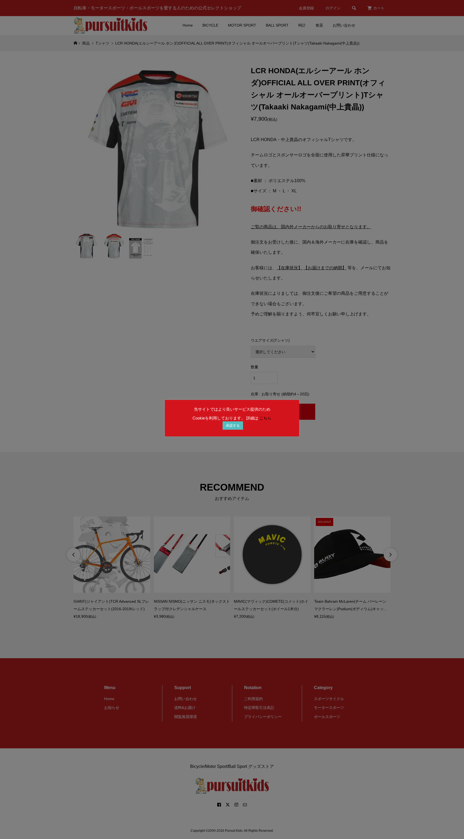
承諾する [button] (233, 426)
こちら (265, 418)
